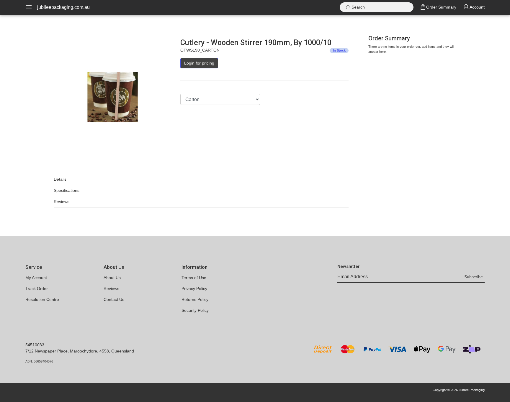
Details (60, 179)
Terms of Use (194, 277)
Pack (184, 88)
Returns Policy (195, 299)
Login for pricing (199, 63)
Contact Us (114, 299)
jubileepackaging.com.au (63, 7)
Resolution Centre (42, 299)
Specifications (66, 190)
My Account (36, 277)
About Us (112, 277)
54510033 (34, 344)
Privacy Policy (194, 288)
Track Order (36, 288)
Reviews (61, 201)
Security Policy (195, 310)
